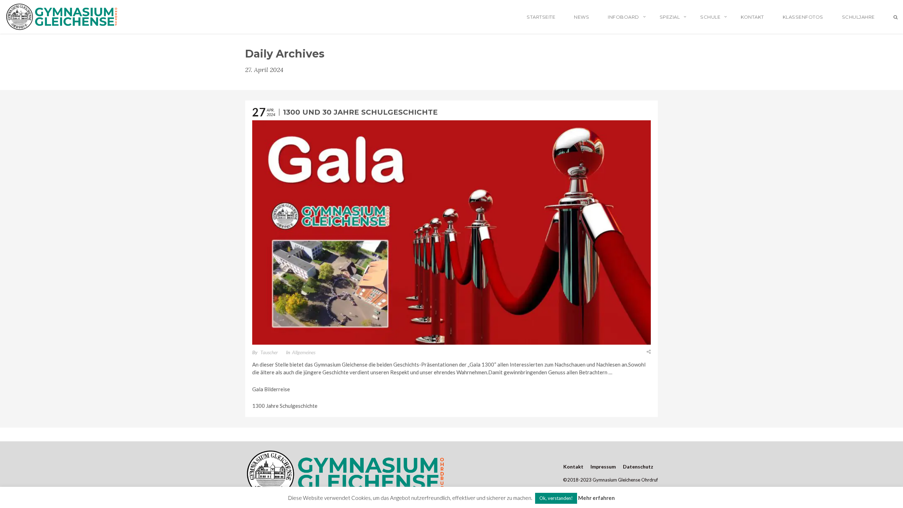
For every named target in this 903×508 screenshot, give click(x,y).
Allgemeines (303, 352)
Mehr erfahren (596, 498)
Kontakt (752, 17)
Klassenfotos (803, 17)
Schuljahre (858, 17)
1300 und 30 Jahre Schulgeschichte (360, 112)
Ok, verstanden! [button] (556, 498)
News (581, 17)
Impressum (603, 467)
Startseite (541, 17)
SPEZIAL (670, 17)
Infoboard (623, 17)
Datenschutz (638, 467)
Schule (710, 17)
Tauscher (269, 352)
